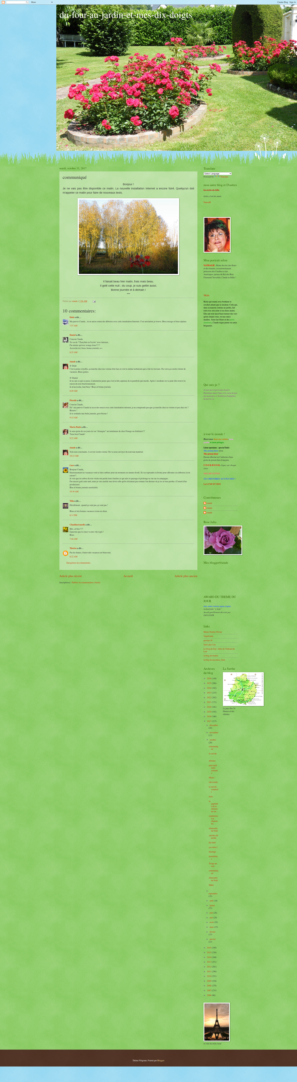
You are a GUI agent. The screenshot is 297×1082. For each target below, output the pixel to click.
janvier (213, 939)
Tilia (72, 500)
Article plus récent (70, 576)
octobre (213, 739)
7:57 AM (73, 325)
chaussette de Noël (213, 829)
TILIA (206, 295)
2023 (209, 692)
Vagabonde (208, 636)
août (212, 900)
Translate (224, 176)
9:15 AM (73, 417)
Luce (72, 465)
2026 (209, 678)
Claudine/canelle (77, 524)
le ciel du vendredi (213, 789)
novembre (214, 732)
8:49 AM (73, 390)
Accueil (128, 576)
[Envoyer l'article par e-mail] (94, 301)
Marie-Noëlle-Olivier (213, 631)
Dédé (72, 317)
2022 (209, 697)
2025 (209, 683)
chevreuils (213, 782)
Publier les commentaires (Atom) (86, 582)
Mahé (211, 884)
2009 (209, 980)
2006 (209, 995)
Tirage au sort (213, 864)
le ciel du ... (213, 755)
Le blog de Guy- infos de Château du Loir (219, 650)
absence (212, 760)
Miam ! (212, 777)
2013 (209, 961)
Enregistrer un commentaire (78, 562)
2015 (209, 952)
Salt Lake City (210, 644)
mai (211, 917)
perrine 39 (208, 640)
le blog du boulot (211, 655)
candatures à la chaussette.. (213, 819)
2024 (209, 687)
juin (211, 912)
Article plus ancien (185, 576)
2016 (209, 947)
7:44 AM (73, 538)
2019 (209, 711)
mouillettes (213, 857)
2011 (209, 971)
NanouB (207, 202)
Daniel (73, 334)
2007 (209, 990)
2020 (209, 706)
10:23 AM (74, 455)
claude (73, 361)
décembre (214, 725)
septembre (213, 893)
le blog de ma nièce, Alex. (215, 659)
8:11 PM (73, 515)
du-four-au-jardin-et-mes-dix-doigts (125, 14)
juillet (212, 905)
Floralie (73, 400)
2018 (209, 716)
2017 (209, 721)
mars (212, 926)
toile (211, 796)
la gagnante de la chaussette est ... (213, 806)
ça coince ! (213, 847)
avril (212, 922)
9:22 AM (73, 438)
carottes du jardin (213, 836)
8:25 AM (73, 352)
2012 (209, 966)
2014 (209, 957)
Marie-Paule (75, 427)
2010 (209, 976)
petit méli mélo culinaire (213, 769)
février (212, 931)
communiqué (213, 747)
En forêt (212, 842)
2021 (209, 702)
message (212, 851)
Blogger (160, 1060)
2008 (209, 985)
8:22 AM (73, 556)
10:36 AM (74, 491)
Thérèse (73, 548)
